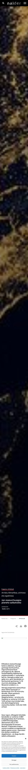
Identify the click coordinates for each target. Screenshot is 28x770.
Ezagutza (13, 619)
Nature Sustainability (11, 672)
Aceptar (14, 756)
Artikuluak (22, 619)
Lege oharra (22, 768)
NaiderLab (4, 619)
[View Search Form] (3, 3)
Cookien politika (6, 768)
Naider (4, 609)
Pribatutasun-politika (14, 768)
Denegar (14, 760)
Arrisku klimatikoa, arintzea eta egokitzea (14, 594)
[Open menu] (24, 3)
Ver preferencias (14, 764)
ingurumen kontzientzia (8, 632)
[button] (25, 738)
